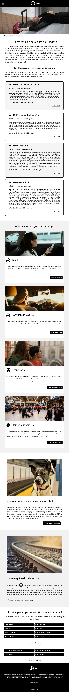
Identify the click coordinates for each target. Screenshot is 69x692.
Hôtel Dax (8, 628)
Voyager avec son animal (52, 523)
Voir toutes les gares (34, 660)
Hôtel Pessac (39, 636)
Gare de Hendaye (12, 36)
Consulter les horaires (55, 442)
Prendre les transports (55, 387)
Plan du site (34, 689)
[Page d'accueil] (4, 36)
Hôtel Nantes (9, 654)
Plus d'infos (56, 106)
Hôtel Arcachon (10, 632)
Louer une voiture (56, 332)
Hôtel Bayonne (40, 625)
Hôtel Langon (9, 636)
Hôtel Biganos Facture (42, 632)
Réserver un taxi (56, 277)
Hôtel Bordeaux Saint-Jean (13, 650)
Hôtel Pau (38, 628)
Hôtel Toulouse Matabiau (43, 650)
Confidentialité (34, 682)
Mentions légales (34, 686)
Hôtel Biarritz (9, 625)
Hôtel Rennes (39, 654)
